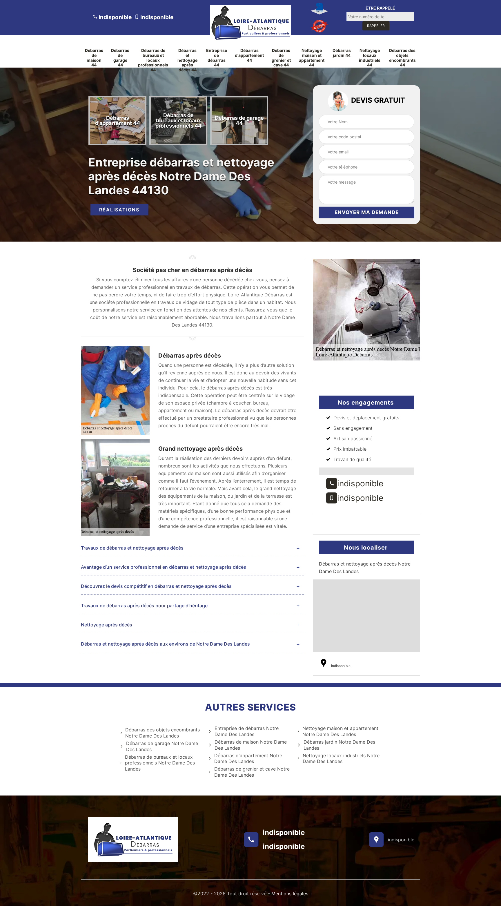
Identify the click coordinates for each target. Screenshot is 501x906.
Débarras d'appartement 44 (249, 55)
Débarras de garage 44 (120, 57)
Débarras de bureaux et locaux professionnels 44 (153, 60)
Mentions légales (289, 893)
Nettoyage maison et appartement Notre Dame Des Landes (340, 731)
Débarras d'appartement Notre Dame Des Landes (248, 758)
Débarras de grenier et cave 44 (281, 57)
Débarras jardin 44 (342, 53)
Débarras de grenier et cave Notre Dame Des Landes (252, 772)
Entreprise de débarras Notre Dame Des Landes (247, 731)
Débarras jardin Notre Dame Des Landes (339, 745)
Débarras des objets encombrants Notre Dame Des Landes (162, 733)
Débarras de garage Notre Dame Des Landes (162, 746)
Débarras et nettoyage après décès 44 (187, 60)
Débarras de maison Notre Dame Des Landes (251, 745)
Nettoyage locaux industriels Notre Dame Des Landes (341, 758)
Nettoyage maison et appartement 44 (311, 57)
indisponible (114, 17)
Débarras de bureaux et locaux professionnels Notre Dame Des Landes (160, 763)
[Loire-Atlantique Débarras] (250, 23)
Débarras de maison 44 (94, 57)
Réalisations (119, 210)
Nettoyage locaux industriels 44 (369, 57)
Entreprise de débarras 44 (216, 57)
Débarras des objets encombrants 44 (402, 57)
